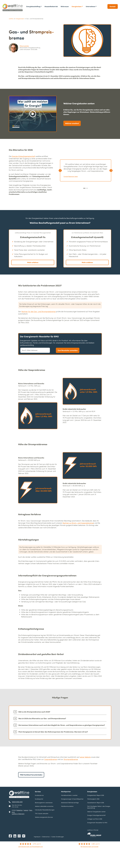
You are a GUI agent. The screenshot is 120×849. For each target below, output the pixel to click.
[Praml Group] (94, 834)
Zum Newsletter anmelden (68, 350)
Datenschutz (46, 836)
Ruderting (19, 810)
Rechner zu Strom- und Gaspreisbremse (78, 523)
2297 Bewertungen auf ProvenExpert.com (30, 846)
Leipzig (26, 810)
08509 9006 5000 (17, 802)
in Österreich (18, 814)
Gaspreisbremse (50, 759)
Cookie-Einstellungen (57, 836)
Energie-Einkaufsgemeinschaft (23, 156)
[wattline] (12, 7)
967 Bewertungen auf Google (89, 846)
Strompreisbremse (71, 759)
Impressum (37, 836)
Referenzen (65, 6)
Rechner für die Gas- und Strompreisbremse (38, 311)
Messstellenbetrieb (51, 6)
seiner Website (85, 757)
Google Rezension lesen (71, 176)
